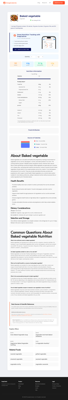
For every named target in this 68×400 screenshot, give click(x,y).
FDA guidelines (27, 314)
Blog (39, 2)
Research (44, 2)
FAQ (36, 390)
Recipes (37, 386)
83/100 (38, 20)
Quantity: (27, 56)
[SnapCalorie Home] (10, 2)
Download (20, 384)
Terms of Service (56, 386)
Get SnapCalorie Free (22, 49)
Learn (36, 388)
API (50, 2)
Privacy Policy (55, 384)
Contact (54, 388)
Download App (59, 2)
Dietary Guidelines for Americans (25, 315)
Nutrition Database (40, 384)
